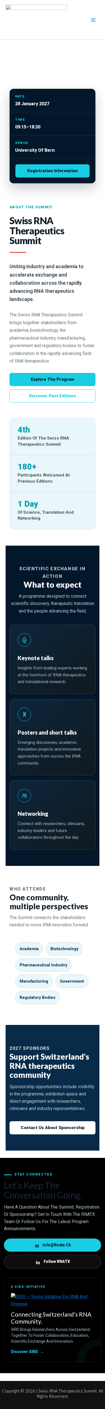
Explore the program (52, 379)
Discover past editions (52, 395)
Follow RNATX (53, 1262)
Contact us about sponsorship (53, 1127)
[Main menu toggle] (93, 20)
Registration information (52, 170)
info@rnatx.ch (53, 1246)
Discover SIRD (27, 1351)
